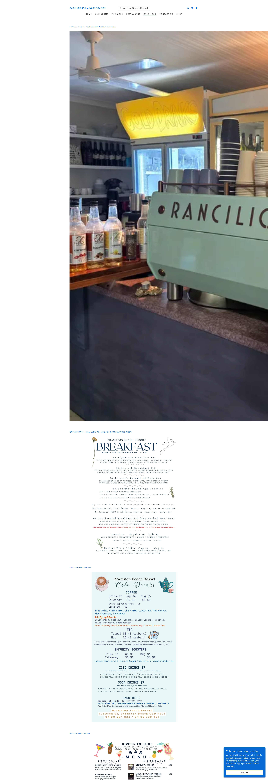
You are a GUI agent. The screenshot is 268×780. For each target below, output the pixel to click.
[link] (134, 8)
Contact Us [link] (166, 14)
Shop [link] (179, 14)
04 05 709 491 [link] (78, 8)
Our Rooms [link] (101, 14)
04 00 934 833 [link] (97, 8)
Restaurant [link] (133, 14)
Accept (244, 773)
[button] (196, 8)
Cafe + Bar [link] (150, 14)
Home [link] (89, 14)
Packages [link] (117, 14)
